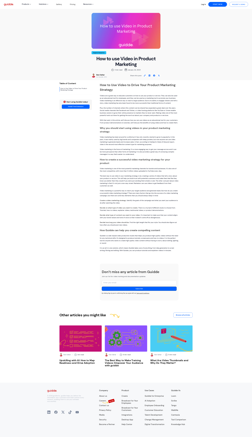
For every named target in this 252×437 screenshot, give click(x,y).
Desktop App (127, 419)
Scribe (174, 401)
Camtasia (175, 415)
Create (125, 396)
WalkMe (174, 410)
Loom (173, 396)
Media (102, 415)
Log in (203, 4)
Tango (173, 405)
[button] (26, 4)
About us (103, 396)
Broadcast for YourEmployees (130, 402)
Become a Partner (107, 424)
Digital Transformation (154, 424)
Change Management (154, 419)
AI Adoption (150, 401)
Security (103, 419)
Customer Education (154, 410)
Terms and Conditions (142, 293)
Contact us (104, 405)
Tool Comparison (178, 419)
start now (217, 4)
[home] (9, 4)
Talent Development (153, 415)
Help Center (127, 424)
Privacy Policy (105, 410)
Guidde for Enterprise (154, 396)
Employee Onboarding (154, 405)
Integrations (127, 415)
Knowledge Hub (178, 424)
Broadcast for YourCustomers (130, 409)
